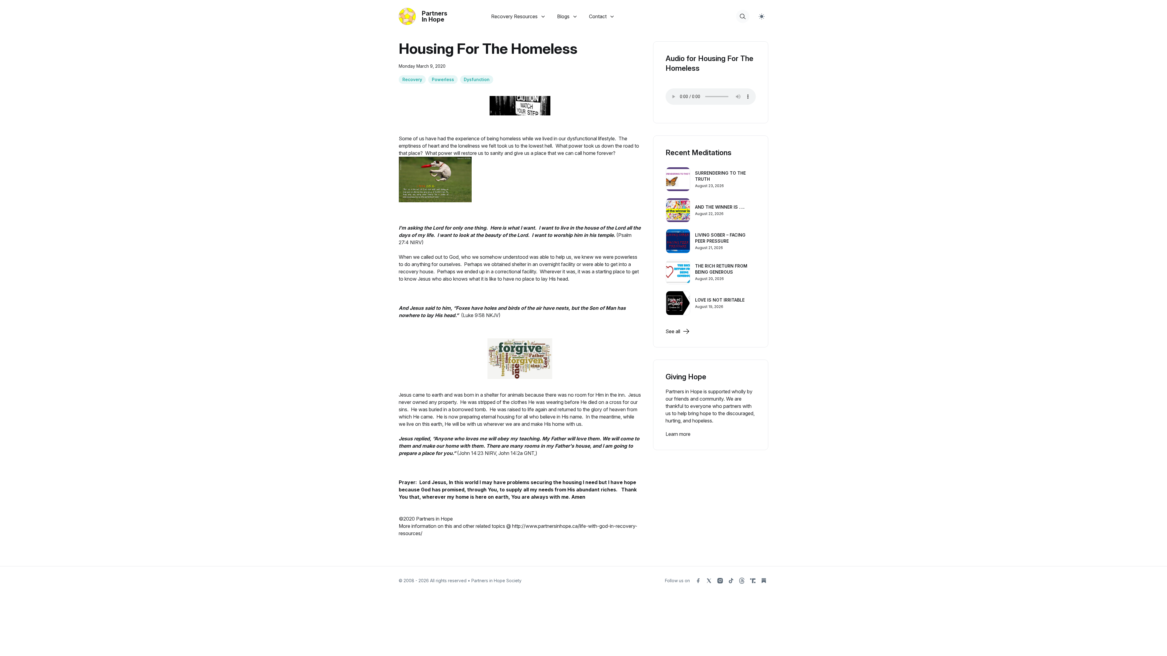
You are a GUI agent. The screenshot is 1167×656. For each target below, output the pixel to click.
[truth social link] (752, 580)
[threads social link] (741, 580)
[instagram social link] (720, 580)
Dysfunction (477, 79)
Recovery (412, 79)
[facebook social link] (698, 580)
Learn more (678, 434)
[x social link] (709, 580)
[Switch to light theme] (761, 16)
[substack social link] (763, 580)
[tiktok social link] (730, 580)
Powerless (443, 79)
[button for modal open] (742, 16)
